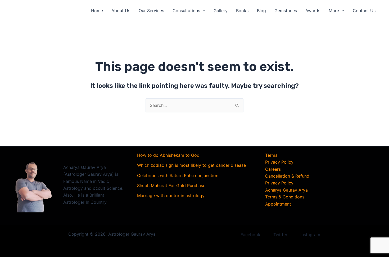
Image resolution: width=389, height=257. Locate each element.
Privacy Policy (279, 162)
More (334, 10)
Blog (261, 10)
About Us (120, 10)
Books (242, 10)
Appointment (278, 204)
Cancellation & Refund (287, 176)
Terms (271, 155)
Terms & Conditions (284, 196)
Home (97, 10)
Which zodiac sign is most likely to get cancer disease (191, 165)
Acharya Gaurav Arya (286, 190)
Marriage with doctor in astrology (171, 195)
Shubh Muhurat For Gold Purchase (171, 185)
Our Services (151, 10)
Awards (312, 10)
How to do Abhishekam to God (168, 155)
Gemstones (285, 10)
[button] (202, 10)
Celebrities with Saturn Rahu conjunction (177, 175)
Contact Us (364, 10)
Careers (273, 169)
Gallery (221, 10)
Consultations (186, 10)
